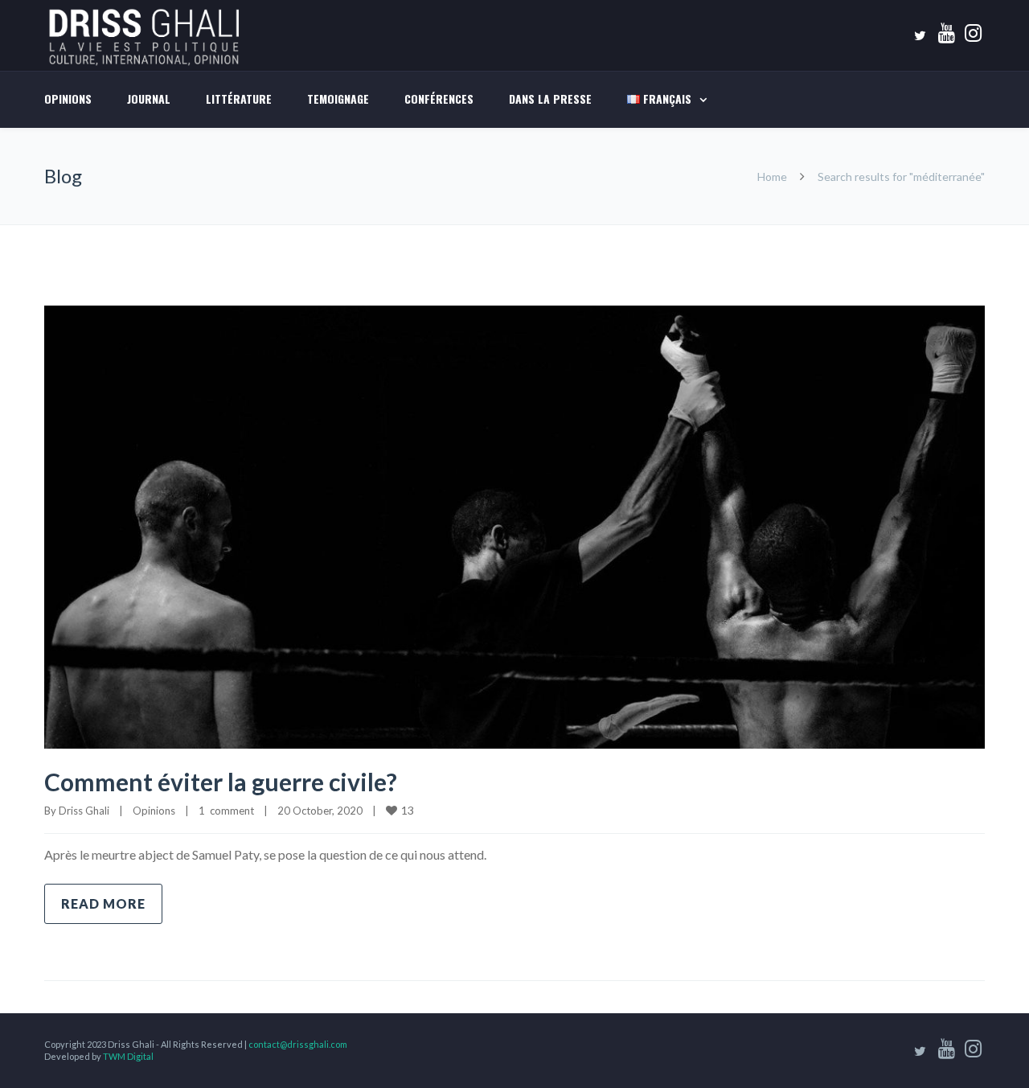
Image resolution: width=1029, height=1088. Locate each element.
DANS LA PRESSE (550, 98)
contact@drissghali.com (297, 1044)
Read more (103, 903)
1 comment (226, 810)
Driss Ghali (84, 810)
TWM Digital (128, 1056)
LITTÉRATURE (239, 98)
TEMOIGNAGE (338, 98)
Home (772, 176)
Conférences (439, 98)
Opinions (68, 98)
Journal (148, 98)
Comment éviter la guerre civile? (220, 781)
